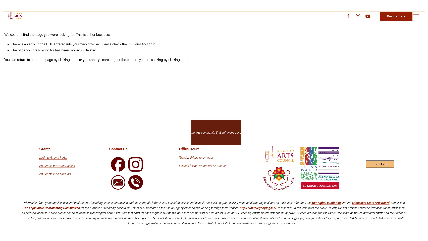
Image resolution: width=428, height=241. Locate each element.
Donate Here (396, 16)
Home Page (380, 164)
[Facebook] (348, 16)
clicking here (68, 59)
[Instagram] (358, 16)
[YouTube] (367, 16)
